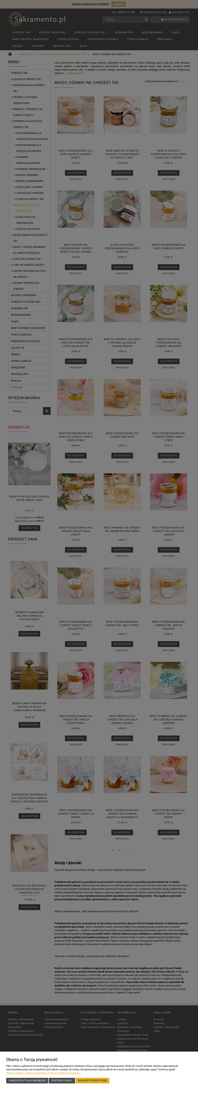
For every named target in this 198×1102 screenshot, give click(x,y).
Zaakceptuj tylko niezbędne (27, 1080)
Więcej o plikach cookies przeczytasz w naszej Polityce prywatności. (43, 1072)
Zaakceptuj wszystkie (92, 1080)
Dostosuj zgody (62, 1080)
